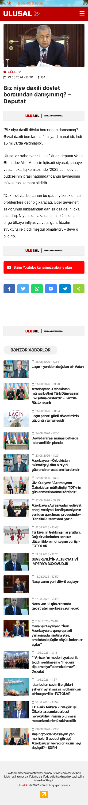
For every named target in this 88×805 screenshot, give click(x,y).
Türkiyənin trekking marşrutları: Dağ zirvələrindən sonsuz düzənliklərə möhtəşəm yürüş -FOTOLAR (56, 539)
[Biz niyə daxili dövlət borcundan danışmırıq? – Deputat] (44, 45)
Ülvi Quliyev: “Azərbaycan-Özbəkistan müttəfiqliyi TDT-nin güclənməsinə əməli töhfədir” (56, 487)
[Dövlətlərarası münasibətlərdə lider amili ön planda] (16, 439)
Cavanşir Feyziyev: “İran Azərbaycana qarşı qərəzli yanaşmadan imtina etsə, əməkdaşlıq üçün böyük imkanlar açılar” (57, 635)
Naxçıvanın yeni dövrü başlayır (55, 581)
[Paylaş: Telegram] (65, 288)
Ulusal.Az (23, 785)
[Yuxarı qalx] (75, 792)
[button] (78, 288)
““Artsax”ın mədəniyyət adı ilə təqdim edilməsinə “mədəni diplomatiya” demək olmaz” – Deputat (55, 664)
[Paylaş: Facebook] (9, 288)
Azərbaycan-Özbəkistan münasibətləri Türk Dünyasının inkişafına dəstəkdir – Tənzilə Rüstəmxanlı (55, 396)
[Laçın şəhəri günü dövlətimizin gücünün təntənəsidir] (16, 416)
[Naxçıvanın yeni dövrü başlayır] (16, 582)
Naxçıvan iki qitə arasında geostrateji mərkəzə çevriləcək (55, 606)
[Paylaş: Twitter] (23, 288)
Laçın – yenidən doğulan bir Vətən (58, 366)
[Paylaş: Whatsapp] (37, 288)
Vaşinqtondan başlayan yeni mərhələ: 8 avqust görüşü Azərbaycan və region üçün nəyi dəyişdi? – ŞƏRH (56, 741)
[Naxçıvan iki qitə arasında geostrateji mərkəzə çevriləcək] (16, 604)
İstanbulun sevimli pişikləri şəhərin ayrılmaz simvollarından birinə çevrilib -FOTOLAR (56, 689)
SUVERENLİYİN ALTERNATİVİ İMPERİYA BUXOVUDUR (55, 561)
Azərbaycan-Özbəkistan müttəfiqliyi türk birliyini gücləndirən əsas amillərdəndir (56, 465)
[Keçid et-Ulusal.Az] (18, 13)
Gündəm (14, 71)
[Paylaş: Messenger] (51, 288)
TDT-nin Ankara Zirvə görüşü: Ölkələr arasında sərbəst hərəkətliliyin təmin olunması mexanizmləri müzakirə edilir (55, 714)
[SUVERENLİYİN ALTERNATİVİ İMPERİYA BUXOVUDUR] (16, 560)
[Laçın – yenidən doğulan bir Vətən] (16, 367)
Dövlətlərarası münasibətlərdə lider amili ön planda (55, 440)
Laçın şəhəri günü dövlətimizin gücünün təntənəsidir (55, 418)
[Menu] (79, 13)
